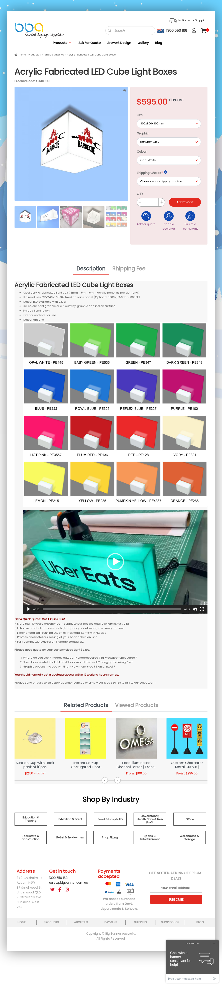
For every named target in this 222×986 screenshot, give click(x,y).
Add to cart (185, 202)
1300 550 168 (58, 878)
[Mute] (195, 609)
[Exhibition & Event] (70, 824)
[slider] (112, 609)
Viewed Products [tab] (136, 705)
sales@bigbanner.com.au (68, 882)
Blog (158, 42)
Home (22, 54)
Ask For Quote (89, 42)
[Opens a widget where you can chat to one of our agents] (192, 961)
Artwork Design (119, 42)
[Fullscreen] (202, 609)
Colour (142, 151)
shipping (140, 922)
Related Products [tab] (86, 705)
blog (200, 922)
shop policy (170, 922)
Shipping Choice (150, 173)
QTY (140, 194)
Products (60, 42)
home (22, 922)
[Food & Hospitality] (110, 824)
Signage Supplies (53, 54)
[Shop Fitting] (109, 843)
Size (140, 115)
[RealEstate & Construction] (30, 843)
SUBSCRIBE (176, 899)
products (51, 922)
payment (110, 922)
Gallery (143, 42)
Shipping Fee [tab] (129, 268)
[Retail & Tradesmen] (70, 843)
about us (81, 922)
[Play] (28, 609)
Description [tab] (91, 268)
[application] (115, 562)
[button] (115, 561)
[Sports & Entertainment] (150, 843)
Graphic (143, 133)
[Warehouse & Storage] (189, 843)
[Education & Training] (31, 824)
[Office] (189, 824)
